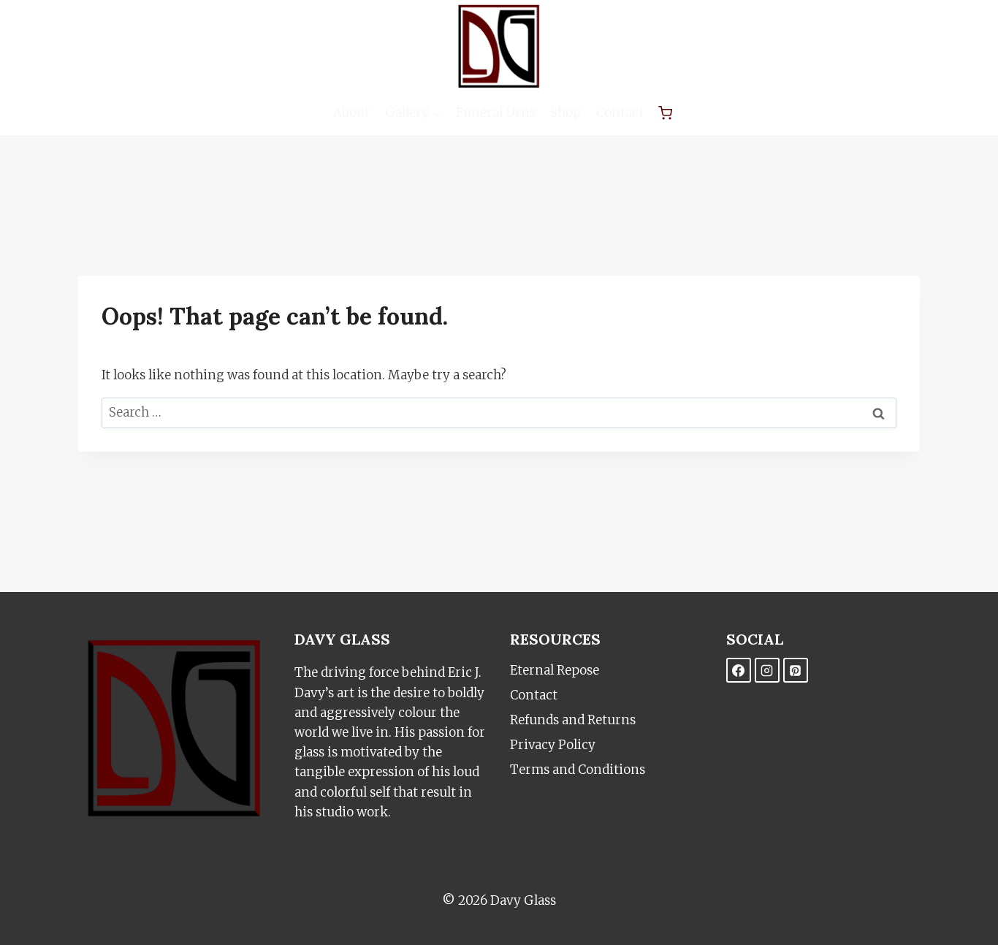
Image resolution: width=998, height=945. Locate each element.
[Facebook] (738, 670)
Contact (620, 113)
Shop (565, 113)
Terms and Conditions (577, 770)
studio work (352, 812)
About (351, 113)
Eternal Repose (554, 670)
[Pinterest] (795, 670)
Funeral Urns (496, 113)
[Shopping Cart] (665, 113)
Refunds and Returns (573, 720)
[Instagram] (767, 670)
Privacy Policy (552, 745)
